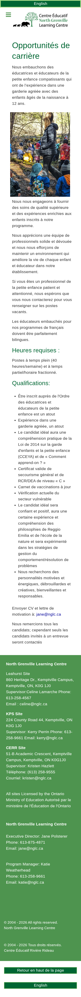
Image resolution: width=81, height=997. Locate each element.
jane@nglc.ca (48, 614)
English (40, 3)
